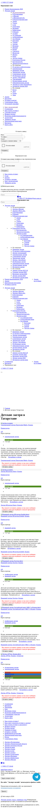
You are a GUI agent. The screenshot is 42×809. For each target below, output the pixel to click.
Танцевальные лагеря (20, 254)
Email (2, 139)
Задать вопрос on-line (8, 778)
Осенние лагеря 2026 (20, 272)
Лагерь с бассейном (19, 260)
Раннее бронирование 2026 (14, 9)
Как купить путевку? (12, 110)
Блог (6, 709)
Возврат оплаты (10, 114)
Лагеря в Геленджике (12, 754)
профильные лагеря (11, 574)
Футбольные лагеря (19, 76)
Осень (15, 93)
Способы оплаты (10, 112)
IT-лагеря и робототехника (21, 67)
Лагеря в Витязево (11, 756)
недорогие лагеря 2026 (20, 86)
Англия (15, 44)
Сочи (14, 25)
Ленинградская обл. (23, 232)
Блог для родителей (11, 107)
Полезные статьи (10, 711)
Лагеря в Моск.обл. (19, 211)
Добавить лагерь (10, 119)
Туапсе (15, 23)
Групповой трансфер (12, 104)
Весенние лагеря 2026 (20, 274)
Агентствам (9, 117)
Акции (7, 97)
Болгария (16, 40)
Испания (15, 46)
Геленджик (16, 26)
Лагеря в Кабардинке (12, 758)
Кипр (14, 56)
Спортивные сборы (11, 102)
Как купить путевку (11, 174)
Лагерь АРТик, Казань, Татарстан (12, 693)
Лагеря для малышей (19, 253)
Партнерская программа (13, 283)
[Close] (1, 128)
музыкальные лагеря (11, 667)
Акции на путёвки (37, 280)
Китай (15, 49)
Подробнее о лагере (14, 457)
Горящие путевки (10, 730)
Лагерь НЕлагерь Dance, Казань (11, 505)
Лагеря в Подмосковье (12, 742)
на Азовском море (26, 235)
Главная (7, 408)
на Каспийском (18, 37)
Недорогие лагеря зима (20, 277)
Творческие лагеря (19, 72)
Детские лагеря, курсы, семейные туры (14, 800)
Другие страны (29, 246)
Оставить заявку (7, 467)
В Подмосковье (18, 14)
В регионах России (19, 60)
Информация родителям (13, 733)
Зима (14, 95)
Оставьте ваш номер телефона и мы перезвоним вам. (18, 159)
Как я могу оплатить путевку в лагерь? (18, 723)
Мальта (15, 54)
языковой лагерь (10, 528)
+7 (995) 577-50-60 (7, 2)
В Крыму (16, 32)
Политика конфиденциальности (15, 116)
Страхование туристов (12, 714)
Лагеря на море (21, 233)
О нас (6, 176)
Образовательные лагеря (21, 83)
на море (15, 33)
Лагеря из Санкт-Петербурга (22, 84)
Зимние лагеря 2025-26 (20, 270)
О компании (9, 109)
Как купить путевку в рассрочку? (16, 725)
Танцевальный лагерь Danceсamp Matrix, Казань (17, 460)
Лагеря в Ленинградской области (16, 744)
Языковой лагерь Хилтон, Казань (12, 598)
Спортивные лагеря (19, 74)
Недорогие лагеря (18, 267)
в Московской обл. (19, 18)
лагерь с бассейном (19, 77)
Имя (2, 135)
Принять (4, 791)
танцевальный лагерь (12, 436)
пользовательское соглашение (11, 788)
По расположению (19, 12)
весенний (8, 676)
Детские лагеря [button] (10, 11)
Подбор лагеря (9, 728)
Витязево (16, 28)
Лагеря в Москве (18, 209)
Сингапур (16, 51)
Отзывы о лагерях (11, 179)
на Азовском (17, 35)
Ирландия (16, 53)
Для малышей (17, 79)
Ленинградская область (20, 63)
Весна (15, 90)
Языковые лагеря (18, 70)
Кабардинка (17, 30)
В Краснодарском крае (20, 19)
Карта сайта (9, 125)
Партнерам (8, 707)
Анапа (15, 21)
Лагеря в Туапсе (10, 752)
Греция (26, 244)
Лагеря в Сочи (9, 751)
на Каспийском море (27, 237)
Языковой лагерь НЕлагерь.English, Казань (15, 552)
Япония (15, 47)
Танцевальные (17, 69)
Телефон (3, 137)
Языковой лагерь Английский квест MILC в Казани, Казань (21, 645)
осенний (7, 672)
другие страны (17, 58)
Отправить (5, 150)
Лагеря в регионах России (13, 745)
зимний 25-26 (9, 674)
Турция (15, 42)
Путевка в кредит (10, 284)
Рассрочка (8, 98)
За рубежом (16, 39)
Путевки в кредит (11, 100)
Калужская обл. (18, 62)
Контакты (8, 123)
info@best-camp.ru (35, 198)
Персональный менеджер (13, 121)
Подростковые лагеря (20, 81)
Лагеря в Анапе (10, 749)
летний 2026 (9, 440)
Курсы (7, 737)
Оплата (7, 177)
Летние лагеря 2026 (19, 276)
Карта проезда (5, 433)
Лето (14, 91)
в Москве (16, 16)
